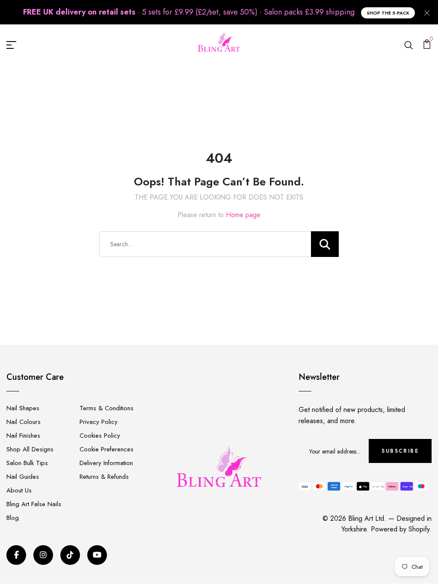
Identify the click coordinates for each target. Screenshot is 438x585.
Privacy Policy (99, 422)
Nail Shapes (22, 408)
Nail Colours (23, 422)
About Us (19, 490)
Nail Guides (22, 476)
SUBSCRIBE (400, 451)
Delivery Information (106, 463)
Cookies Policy (100, 435)
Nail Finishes (23, 435)
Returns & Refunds (104, 476)
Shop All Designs (29, 449)
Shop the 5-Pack (388, 12)
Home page (243, 215)
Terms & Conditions (106, 408)
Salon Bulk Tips (27, 463)
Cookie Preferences (106, 449)
